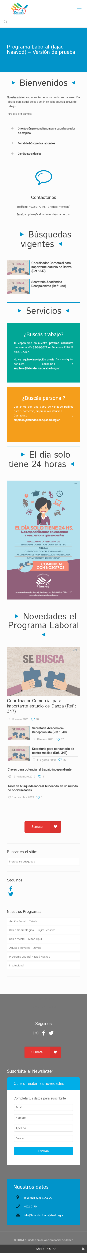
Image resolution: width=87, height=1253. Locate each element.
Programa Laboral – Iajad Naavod (29, 956)
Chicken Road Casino (44, 1006)
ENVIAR (43, 1151)
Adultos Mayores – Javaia (25, 947)
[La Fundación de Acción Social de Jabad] (43, 8)
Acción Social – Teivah (23, 921)
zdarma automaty (43, 999)
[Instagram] (35, 1033)
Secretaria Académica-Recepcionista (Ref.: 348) (48, 284)
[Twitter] (11, 894)
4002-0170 (30, 1206)
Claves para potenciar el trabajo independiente (40, 769)
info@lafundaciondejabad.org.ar (44, 1215)
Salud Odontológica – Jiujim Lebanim (32, 930)
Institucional (16, 965)
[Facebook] (11, 888)
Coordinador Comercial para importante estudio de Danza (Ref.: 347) (51, 267)
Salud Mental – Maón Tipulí (25, 938)
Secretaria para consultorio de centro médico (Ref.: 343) (53, 751)
